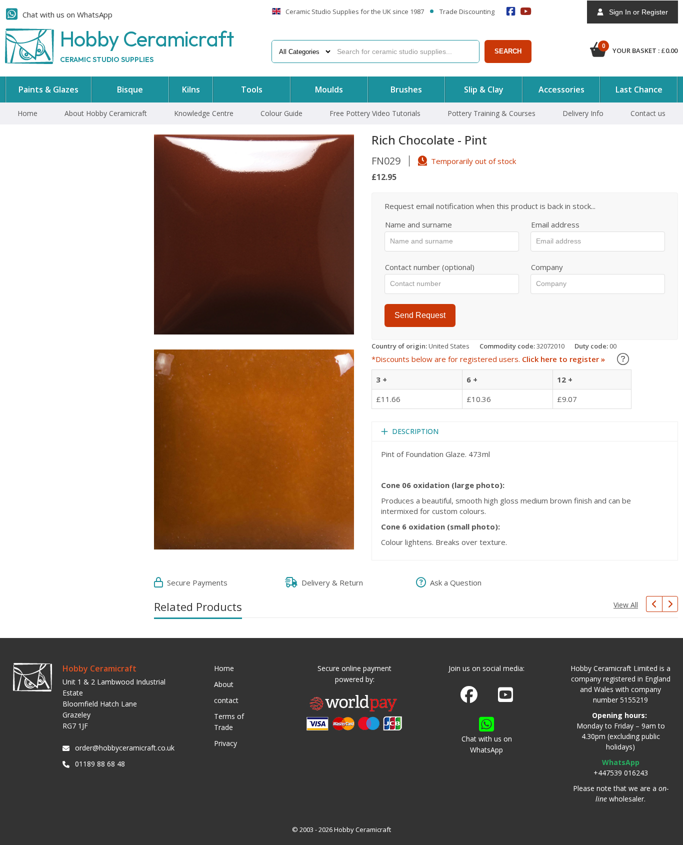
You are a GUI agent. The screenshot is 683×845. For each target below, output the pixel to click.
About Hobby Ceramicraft (105, 113)
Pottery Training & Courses (492, 113)
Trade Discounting (467, 12)
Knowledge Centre (204, 113)
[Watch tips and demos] (526, 11)
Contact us (648, 113)
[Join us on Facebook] (469, 695)
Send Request (420, 315)
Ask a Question (454, 583)
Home (28, 113)
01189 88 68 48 (100, 763)
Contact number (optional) (429, 267)
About (224, 684)
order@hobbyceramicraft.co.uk (123, 747)
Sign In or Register (635, 12)
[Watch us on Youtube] (505, 697)
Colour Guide (281, 113)
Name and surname (418, 225)
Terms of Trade (229, 722)
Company (547, 267)
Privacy (225, 743)
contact (226, 700)
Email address (555, 225)
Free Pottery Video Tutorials (375, 113)
